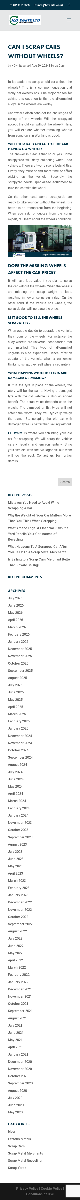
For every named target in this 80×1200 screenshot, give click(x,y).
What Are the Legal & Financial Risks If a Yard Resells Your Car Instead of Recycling (38, 533)
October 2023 (18, 830)
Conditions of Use (40, 1194)
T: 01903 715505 (20, 5)
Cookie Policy (51, 1189)
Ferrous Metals (19, 1139)
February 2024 (19, 808)
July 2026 (15, 598)
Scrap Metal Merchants (25, 1153)
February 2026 (19, 634)
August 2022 (17, 931)
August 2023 (17, 844)
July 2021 (15, 1025)
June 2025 (16, 692)
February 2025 (19, 721)
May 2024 (15, 786)
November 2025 (20, 656)
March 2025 (17, 714)
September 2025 (20, 671)
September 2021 (20, 1011)
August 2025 (17, 678)
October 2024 (18, 750)
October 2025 (18, 663)
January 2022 (18, 982)
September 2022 (20, 924)
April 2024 (15, 794)
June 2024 (16, 779)
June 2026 (16, 605)
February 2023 (19, 888)
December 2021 (20, 989)
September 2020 (20, 1083)
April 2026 (15, 620)
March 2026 (17, 627)
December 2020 (20, 1062)
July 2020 (15, 1098)
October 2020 (18, 1076)
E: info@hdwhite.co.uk (48, 5)
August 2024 (17, 765)
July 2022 (15, 938)
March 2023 (17, 881)
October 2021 (18, 1004)
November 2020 (20, 1069)
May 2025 (15, 700)
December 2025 (20, 649)
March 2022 (17, 967)
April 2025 (15, 707)
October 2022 (18, 917)
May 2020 (15, 1112)
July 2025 (15, 685)
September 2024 (20, 757)
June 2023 (16, 859)
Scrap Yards (17, 1168)
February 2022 (19, 975)
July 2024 (15, 772)
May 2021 (15, 1040)
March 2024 (17, 801)
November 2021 (20, 996)
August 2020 (17, 1091)
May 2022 (15, 953)
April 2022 (15, 960)
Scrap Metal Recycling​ (25, 1161)
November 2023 (20, 823)
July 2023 (15, 852)
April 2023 (15, 873)
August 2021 (17, 1018)
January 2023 (18, 895)
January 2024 (18, 815)
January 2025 (18, 728)
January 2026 (18, 642)
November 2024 (20, 743)
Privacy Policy (27, 1189)
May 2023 (15, 866)
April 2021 (15, 1047)
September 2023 (20, 837)
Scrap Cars (57, 65)
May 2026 (15, 613)
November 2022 (20, 910)
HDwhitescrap (21, 65)
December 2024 (20, 736)
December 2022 (20, 902)
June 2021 (16, 1033)
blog (11, 1132)
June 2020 (16, 1105)
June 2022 (16, 946)
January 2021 (18, 1054)
